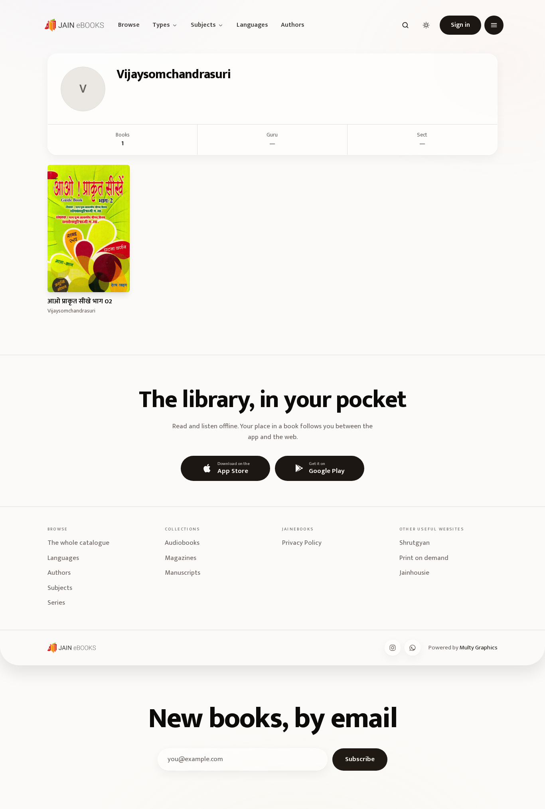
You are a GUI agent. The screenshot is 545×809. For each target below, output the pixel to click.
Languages (252, 25)
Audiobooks (182, 542)
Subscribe (360, 759)
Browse (129, 25)
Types (161, 25)
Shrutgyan (414, 542)
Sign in (460, 25)
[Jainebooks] (72, 25)
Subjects (203, 25)
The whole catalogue (78, 542)
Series (56, 602)
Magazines (180, 558)
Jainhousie (414, 572)
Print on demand (423, 558)
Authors (292, 25)
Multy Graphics (479, 648)
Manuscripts (182, 572)
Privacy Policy (302, 542)
